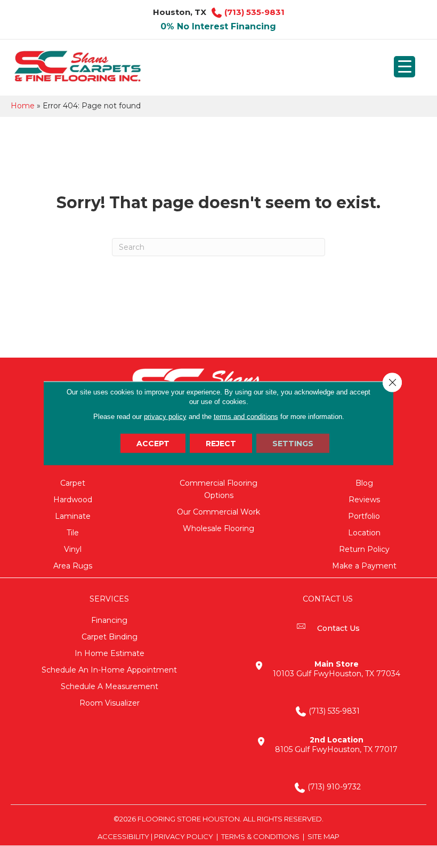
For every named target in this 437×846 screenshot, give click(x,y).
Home (23, 105)
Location (364, 532)
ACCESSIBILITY (123, 836)
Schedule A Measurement (109, 686)
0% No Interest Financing (218, 26)
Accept (152, 443)
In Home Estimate (109, 653)
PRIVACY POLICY (183, 836)
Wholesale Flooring (218, 528)
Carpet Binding (109, 637)
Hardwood (72, 499)
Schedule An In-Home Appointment (109, 670)
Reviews (364, 499)
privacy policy (165, 416)
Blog (364, 483)
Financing (109, 620)
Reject (221, 443)
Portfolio (364, 516)
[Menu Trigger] (404, 66)
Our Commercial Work (218, 512)
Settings (292, 443)
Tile (73, 532)
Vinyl (73, 549)
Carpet (72, 483)
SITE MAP (323, 836)
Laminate (73, 516)
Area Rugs (72, 566)
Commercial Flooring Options (218, 489)
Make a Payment (364, 566)
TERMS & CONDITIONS (260, 836)
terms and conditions (246, 416)
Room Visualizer (109, 703)
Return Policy (364, 549)
